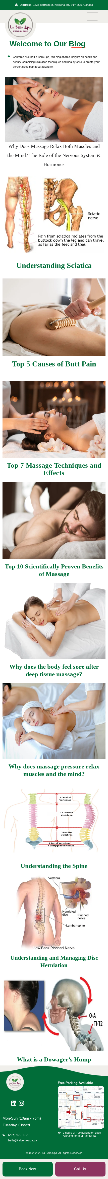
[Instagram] (22, 1101)
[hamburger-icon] (92, 16)
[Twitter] (15, 1101)
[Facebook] (7, 1101)
